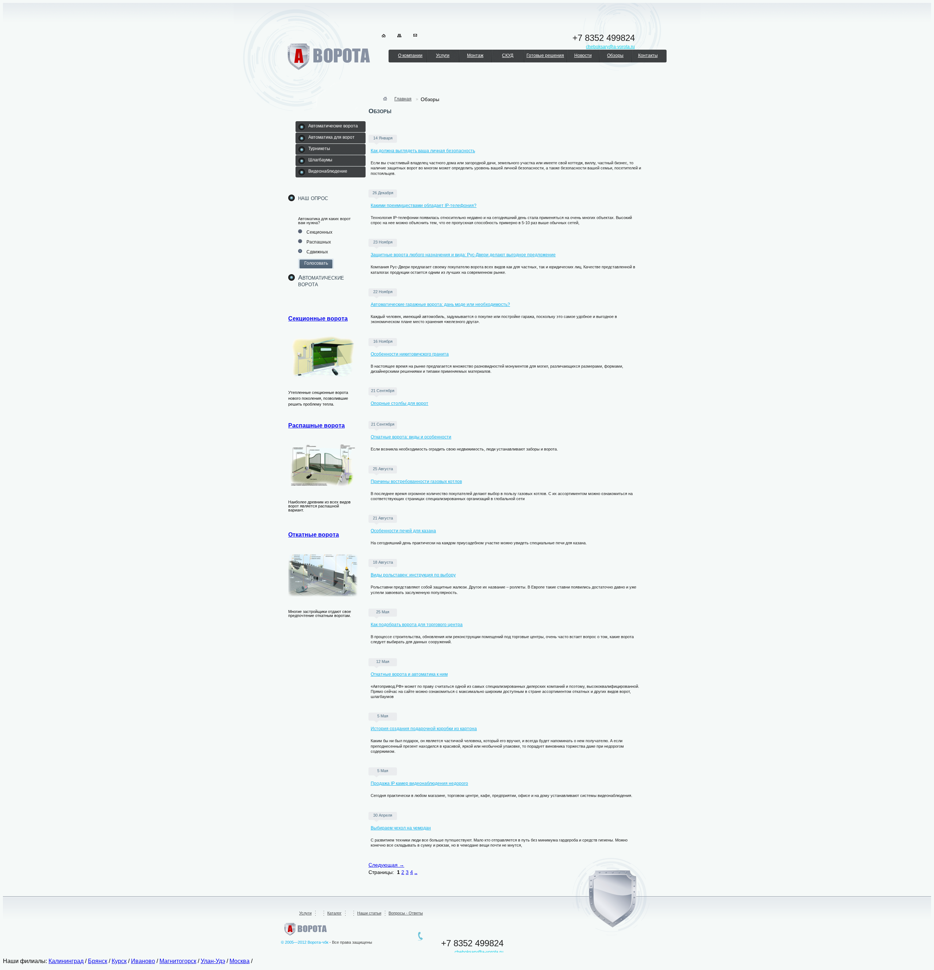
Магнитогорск (177, 961)
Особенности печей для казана (403, 531)
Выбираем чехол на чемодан (401, 828)
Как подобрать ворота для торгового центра (417, 624)
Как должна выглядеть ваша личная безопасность (423, 151)
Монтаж (475, 55)
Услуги (442, 55)
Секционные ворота (318, 318)
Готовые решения (545, 55)
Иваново (143, 961)
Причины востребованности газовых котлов (416, 481)
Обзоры (615, 55)
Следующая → (386, 865)
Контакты (648, 55)
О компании (410, 55)
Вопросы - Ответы (406, 913)
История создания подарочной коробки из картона (424, 728)
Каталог (334, 913)
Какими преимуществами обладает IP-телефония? (423, 205)
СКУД (507, 55)
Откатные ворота (313, 535)
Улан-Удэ (213, 961)
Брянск (97, 961)
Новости (583, 55)
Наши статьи (369, 913)
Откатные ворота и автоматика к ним (409, 674)
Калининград (66, 961)
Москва (239, 961)
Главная (403, 98)
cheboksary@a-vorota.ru (479, 952)
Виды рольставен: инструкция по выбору (413, 575)
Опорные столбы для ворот (399, 403)
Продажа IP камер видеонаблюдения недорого (419, 783)
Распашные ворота (316, 425)
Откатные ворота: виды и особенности (411, 437)
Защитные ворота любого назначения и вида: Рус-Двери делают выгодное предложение (463, 255)
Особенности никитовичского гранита (410, 354)
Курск (119, 961)
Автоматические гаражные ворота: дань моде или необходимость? (440, 304)
